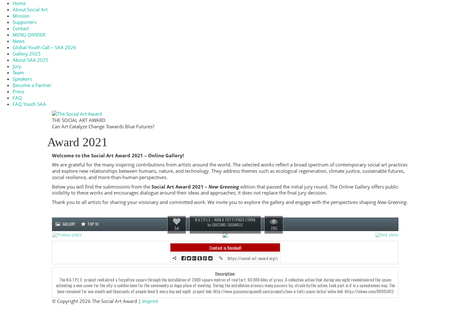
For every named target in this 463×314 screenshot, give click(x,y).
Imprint (150, 301)
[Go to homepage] (77, 113)
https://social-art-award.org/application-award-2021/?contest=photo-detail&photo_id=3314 (252, 258)
